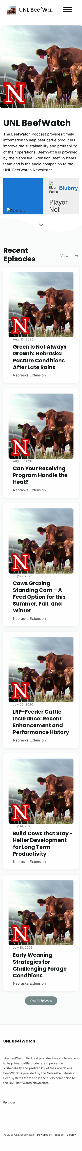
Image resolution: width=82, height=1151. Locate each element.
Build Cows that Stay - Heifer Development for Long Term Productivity (43, 844)
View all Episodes (41, 1000)
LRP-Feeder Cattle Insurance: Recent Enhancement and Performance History (41, 722)
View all (67, 255)
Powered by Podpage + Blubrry (56, 1134)
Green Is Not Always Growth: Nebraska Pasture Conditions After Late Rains (39, 357)
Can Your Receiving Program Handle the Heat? (40, 475)
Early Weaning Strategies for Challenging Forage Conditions (40, 965)
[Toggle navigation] (67, 10)
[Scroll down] (41, 224)
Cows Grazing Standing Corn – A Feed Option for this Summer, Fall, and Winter (39, 597)
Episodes (9, 1102)
